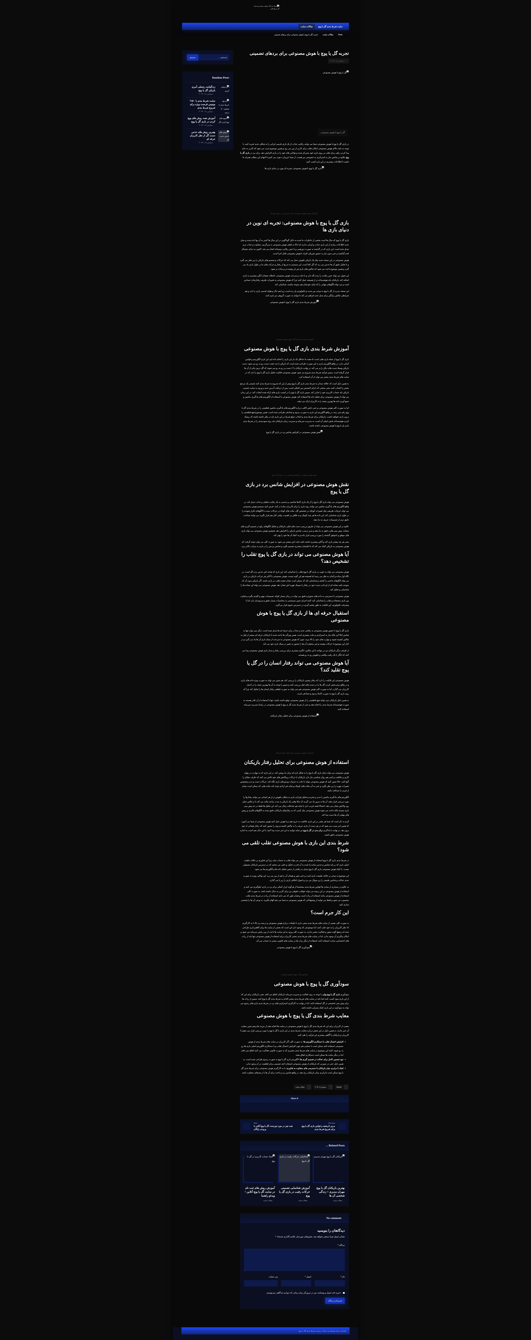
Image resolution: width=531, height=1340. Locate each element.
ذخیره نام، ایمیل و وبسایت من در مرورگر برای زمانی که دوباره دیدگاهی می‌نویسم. (303, 1292)
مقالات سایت (299, 1087)
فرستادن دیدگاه (335, 1301)
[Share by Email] (277, 1107)
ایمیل (308, 1276)
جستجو (193, 57)
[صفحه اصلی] (348, 35)
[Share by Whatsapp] (284, 1107)
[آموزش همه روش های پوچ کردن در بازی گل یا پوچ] (223, 121)
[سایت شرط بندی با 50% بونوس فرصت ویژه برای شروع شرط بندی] (223, 104)
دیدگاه (341, 1245)
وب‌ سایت (273, 1276)
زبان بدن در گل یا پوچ (312, 830)
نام (342, 1276)
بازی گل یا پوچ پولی (331, 994)
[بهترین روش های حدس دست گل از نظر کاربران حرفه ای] (223, 135)
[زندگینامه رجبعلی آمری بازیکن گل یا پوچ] (223, 90)
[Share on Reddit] (291, 1107)
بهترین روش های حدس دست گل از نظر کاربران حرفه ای (202, 135)
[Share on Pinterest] (298, 1107)
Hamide (339, 1087)
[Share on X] (305, 1107)
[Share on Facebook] (311, 1107)
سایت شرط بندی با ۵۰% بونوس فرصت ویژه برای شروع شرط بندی (202, 104)
